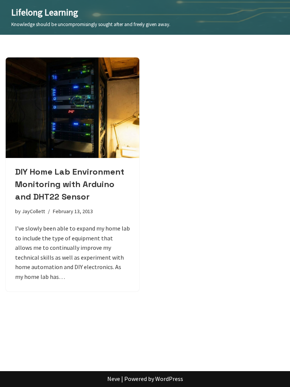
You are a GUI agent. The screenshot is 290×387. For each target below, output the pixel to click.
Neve (113, 378)
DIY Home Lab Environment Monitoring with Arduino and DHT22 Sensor (69, 184)
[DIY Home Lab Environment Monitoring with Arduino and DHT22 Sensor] (72, 107)
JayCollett (33, 211)
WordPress (169, 378)
